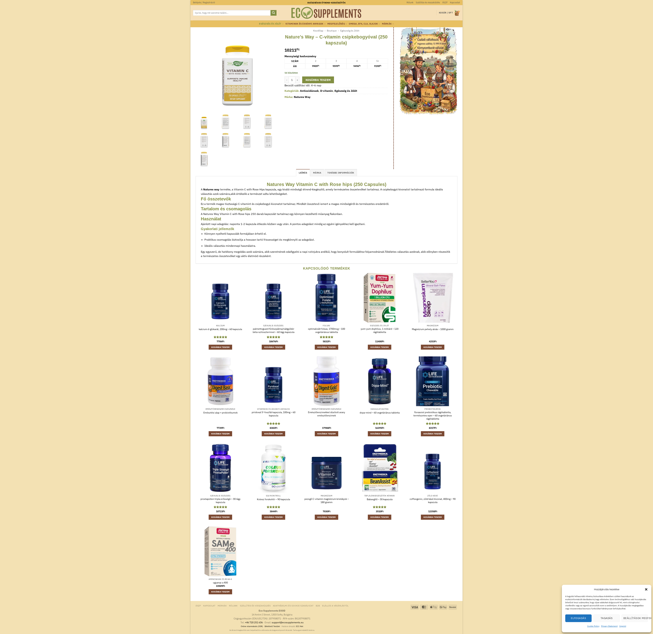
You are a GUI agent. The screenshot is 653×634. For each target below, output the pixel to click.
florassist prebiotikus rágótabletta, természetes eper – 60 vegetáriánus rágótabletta (432, 415)
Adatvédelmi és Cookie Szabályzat (293, 605)
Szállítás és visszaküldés (428, 2)
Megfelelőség (336, 23)
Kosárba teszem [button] (220, 347)
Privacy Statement (609, 626)
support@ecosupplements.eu (288, 622)
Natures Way (302, 97)
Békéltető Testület (272, 626)
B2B (318, 605)
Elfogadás (578, 618)
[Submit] (273, 13)
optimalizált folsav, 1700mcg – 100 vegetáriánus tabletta (326, 330)
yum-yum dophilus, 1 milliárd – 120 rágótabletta (379, 330)
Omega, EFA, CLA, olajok (363, 23)
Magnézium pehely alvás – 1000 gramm (433, 329)
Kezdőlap (318, 30)
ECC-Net (299, 626)
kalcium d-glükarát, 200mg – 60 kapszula (220, 329)
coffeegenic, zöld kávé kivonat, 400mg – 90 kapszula (433, 500)
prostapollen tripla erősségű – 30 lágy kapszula (220, 500)
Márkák (387, 23)
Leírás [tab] (303, 172)
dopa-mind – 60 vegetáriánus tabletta (380, 412)
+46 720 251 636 (254, 622)
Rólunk (410, 2)
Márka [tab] (317, 172)
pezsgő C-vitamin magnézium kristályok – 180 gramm (326, 500)
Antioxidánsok (309, 90)
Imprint (622, 626)
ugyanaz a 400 (220, 582)
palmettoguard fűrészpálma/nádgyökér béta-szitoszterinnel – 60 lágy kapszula (273, 330)
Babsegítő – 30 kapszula (379, 499)
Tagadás (607, 618)
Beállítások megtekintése (635, 618)
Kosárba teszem (318, 80)
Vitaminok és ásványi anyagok (304, 23)
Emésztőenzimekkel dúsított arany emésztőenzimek (326, 414)
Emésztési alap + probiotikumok (220, 412)
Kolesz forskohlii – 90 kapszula (273, 499)
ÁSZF (445, 2)
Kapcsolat (455, 2)
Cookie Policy (593, 626)
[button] (646, 589)
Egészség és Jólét (270, 23)
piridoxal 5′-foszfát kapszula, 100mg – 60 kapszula (273, 414)
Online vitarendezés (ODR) (252, 626)
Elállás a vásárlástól (335, 605)
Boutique (332, 30)
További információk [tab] (340, 172)
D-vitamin (326, 90)
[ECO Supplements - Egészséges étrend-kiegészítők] (326, 13)
